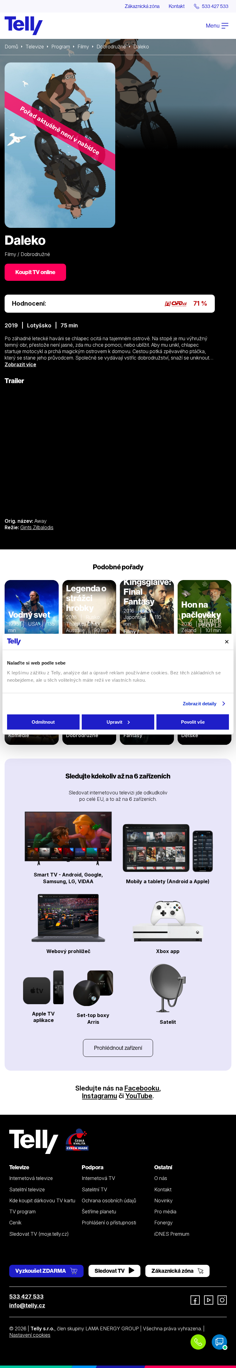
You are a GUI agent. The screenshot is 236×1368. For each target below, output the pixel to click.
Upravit (114, 721)
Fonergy (163, 1222)
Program (60, 46)
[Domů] (24, 25)
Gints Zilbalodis (36, 527)
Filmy (83, 46)
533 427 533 (26, 1296)
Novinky (163, 1200)
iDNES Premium (171, 1234)
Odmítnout (43, 721)
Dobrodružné (111, 46)
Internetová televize (31, 1178)
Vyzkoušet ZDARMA (41, 1270)
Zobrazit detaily (200, 703)
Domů (11, 46)
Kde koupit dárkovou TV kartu (42, 1200)
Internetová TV (98, 1178)
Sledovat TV (110, 1270)
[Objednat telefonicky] (198, 1342)
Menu (213, 25)
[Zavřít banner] (227, 641)
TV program (22, 1211)
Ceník (15, 1222)
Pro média (165, 1211)
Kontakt (177, 6)
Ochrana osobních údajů (109, 1200)
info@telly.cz (27, 1305)
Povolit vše (193, 721)
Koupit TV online (35, 272)
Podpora (93, 1167)
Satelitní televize (27, 1189)
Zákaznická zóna (142, 6)
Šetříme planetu (99, 1211)
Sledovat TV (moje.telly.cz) (39, 1234)
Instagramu (99, 1096)
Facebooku (141, 1088)
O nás (160, 1178)
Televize (35, 46)
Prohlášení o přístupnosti (109, 1222)
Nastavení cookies (29, 1335)
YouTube (138, 1096)
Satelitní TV (94, 1189)
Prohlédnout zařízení (118, 1047)
